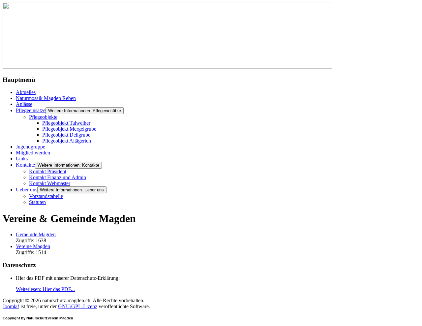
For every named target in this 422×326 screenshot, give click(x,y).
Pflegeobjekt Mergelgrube (69, 129)
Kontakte (25, 165)
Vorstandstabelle (46, 196)
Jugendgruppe (30, 146)
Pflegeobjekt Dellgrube (66, 135)
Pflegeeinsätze (30, 110)
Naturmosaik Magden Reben (46, 98)
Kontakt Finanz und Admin (57, 177)
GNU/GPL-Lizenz (77, 306)
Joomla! (11, 306)
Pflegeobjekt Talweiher (66, 123)
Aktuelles (26, 92)
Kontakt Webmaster (49, 183)
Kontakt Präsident (47, 171)
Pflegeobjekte (43, 117)
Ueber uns (26, 189)
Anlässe (24, 104)
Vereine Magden (33, 246)
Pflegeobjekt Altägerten (66, 141)
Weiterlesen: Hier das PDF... (45, 289)
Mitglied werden (33, 152)
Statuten (37, 202)
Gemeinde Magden (36, 234)
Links (22, 158)
